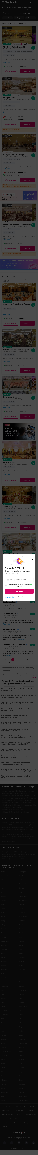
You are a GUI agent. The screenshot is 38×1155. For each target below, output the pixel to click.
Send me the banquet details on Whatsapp (19, 585)
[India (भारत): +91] (10, 580)
